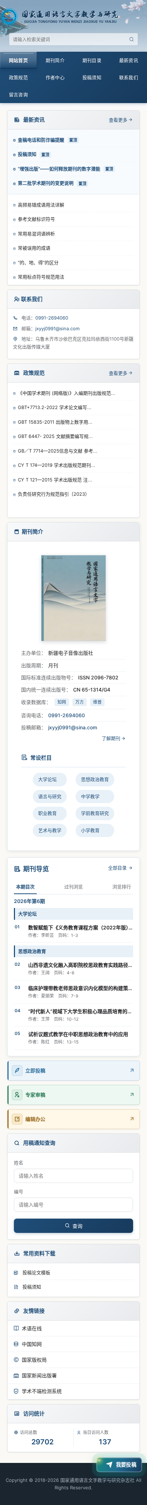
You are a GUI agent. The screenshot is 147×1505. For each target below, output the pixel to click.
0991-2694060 (51, 318)
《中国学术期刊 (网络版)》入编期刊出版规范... (66, 393)
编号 (18, 1191)
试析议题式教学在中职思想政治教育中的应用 (78, 1034)
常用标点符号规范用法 (41, 262)
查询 (77, 1226)
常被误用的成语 (34, 233)
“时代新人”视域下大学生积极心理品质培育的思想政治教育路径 (80, 1011)
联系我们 (128, 77)
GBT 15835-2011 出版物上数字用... (55, 422)
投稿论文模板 (35, 1272)
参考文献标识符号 (36, 205)
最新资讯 (128, 60)
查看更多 (118, 120)
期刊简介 (55, 60)
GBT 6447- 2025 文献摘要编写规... (55, 436)
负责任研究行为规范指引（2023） (54, 494)
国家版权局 (34, 1360)
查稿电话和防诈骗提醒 (41, 140)
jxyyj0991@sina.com (57, 328)
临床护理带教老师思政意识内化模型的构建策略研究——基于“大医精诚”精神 (80, 988)
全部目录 (118, 868)
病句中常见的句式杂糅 (41, 277)
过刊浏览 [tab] (73, 886)
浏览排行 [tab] (121, 886)
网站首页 (18, 60)
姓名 (18, 1162)
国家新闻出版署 (39, 1375)
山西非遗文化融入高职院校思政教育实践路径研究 (80, 965)
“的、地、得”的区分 (38, 248)
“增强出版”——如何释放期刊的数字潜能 (59, 169)
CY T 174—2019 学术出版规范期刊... (56, 465)
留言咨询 (18, 94)
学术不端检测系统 (42, 1391)
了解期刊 (111, 738)
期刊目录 (91, 60)
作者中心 (55, 77)
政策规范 (18, 77)
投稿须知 (91, 77)
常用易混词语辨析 (36, 219)
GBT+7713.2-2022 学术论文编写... (54, 407)
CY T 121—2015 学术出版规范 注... (55, 480)
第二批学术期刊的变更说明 (46, 183)
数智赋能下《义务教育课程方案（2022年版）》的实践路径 (80, 927)
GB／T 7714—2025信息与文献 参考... (57, 451)
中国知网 (32, 1344)
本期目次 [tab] (25, 886)
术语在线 (32, 1328)
